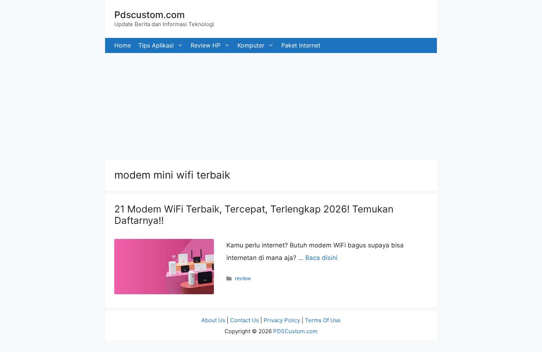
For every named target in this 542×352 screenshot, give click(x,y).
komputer (250, 45)
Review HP (205, 45)
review (243, 278)
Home (122, 45)
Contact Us (244, 320)
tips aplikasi (156, 45)
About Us (213, 320)
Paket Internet (300, 45)
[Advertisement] (221, 104)
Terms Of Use (323, 320)
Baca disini (321, 257)
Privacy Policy (282, 320)
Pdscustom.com (149, 14)
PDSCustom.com (295, 331)
